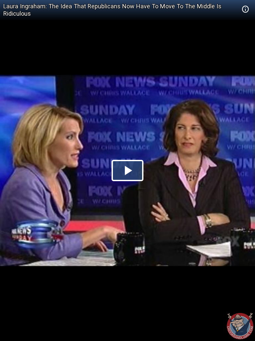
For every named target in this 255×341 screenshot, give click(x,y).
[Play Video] (127, 170)
